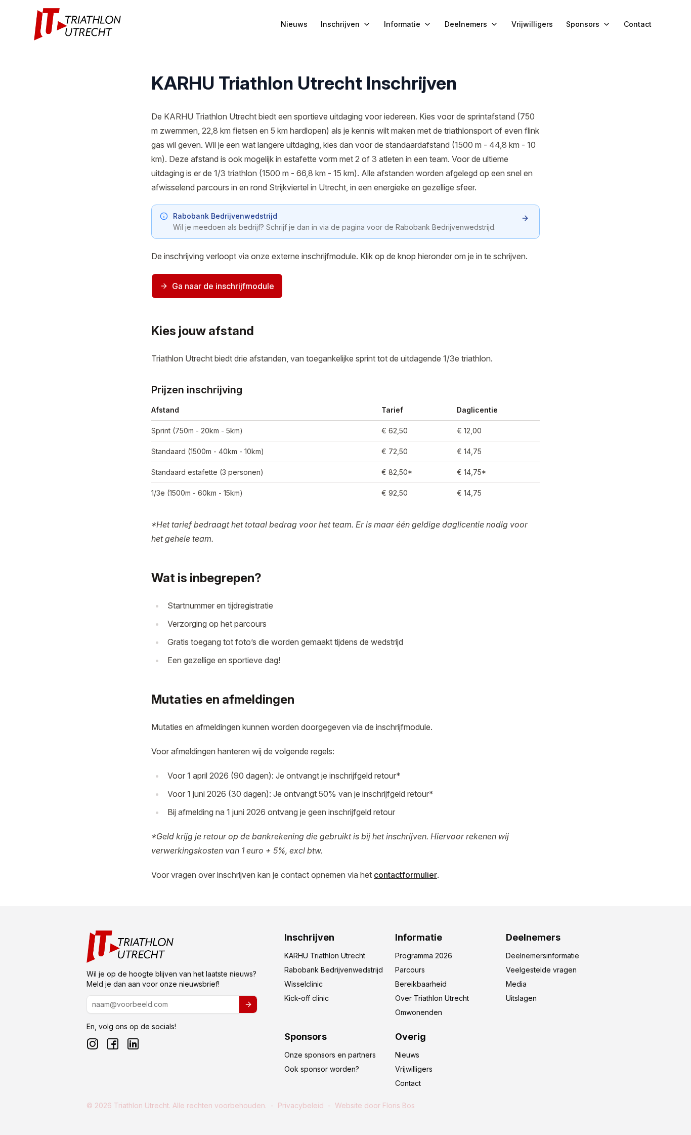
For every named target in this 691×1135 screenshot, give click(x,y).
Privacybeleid (301, 1105)
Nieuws (294, 24)
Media (516, 984)
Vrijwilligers (532, 24)
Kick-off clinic (306, 998)
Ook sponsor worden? (321, 1069)
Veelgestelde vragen (541, 969)
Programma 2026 (423, 955)
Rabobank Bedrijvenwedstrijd (333, 969)
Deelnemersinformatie (542, 955)
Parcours (410, 969)
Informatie (402, 24)
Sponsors (582, 24)
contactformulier (405, 875)
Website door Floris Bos (375, 1105)
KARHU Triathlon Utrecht (324, 955)
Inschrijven (340, 24)
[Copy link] (140, 332)
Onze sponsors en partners (330, 1054)
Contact (638, 24)
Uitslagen (521, 998)
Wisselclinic (303, 984)
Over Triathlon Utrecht (432, 998)
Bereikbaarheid (421, 984)
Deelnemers (466, 24)
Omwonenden (418, 1012)
